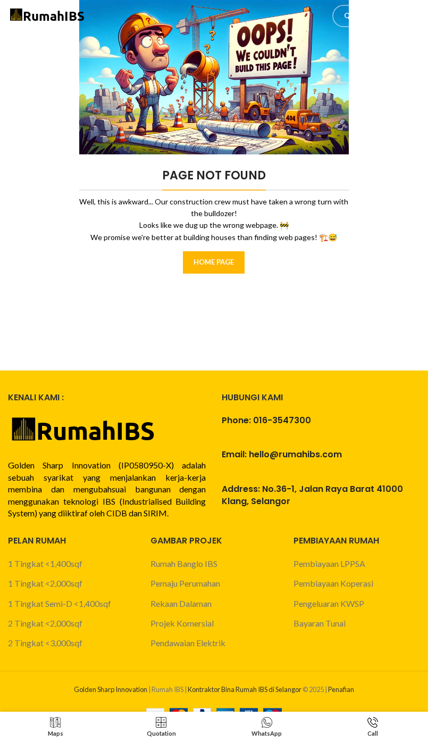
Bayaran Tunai (320, 623)
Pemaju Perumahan (185, 583)
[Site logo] (48, 15)
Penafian (341, 689)
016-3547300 (282, 420)
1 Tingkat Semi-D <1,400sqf (59, 603)
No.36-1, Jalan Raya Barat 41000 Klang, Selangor (312, 495)
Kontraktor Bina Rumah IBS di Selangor (244, 689)
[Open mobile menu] (414, 16)
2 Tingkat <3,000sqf (45, 643)
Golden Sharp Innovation (110, 689)
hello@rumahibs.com (295, 454)
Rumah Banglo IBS (183, 563)
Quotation (365, 15)
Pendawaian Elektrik (187, 643)
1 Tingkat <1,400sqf (45, 563)
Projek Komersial (182, 623)
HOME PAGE (214, 262)
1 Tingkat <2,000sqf (45, 583)
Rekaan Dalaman (181, 603)
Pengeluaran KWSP (329, 603)
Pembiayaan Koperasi (333, 583)
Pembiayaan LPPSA (329, 563)
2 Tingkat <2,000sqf (45, 623)
